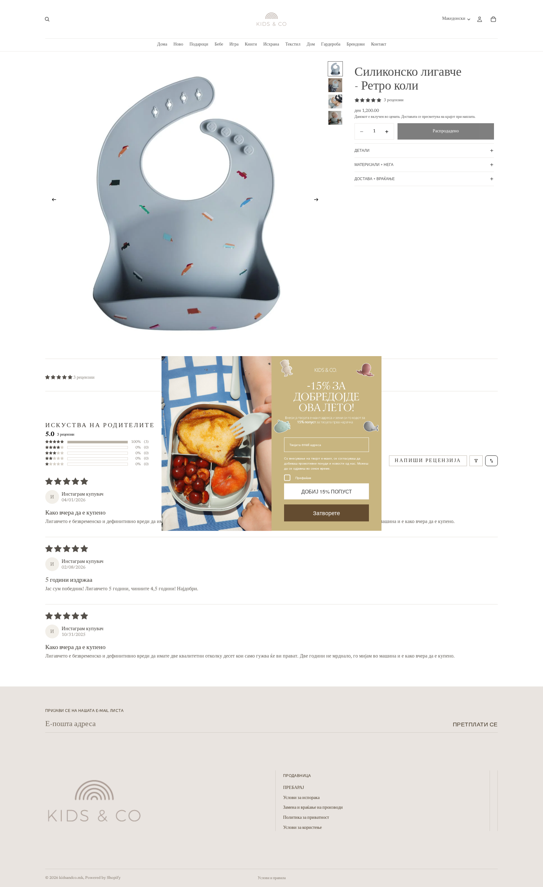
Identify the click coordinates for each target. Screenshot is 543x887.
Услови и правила (272, 878)
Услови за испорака (301, 798)
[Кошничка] (493, 19)
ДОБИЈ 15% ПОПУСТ (326, 491)
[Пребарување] (47, 19)
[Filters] (476, 460)
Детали (362, 150)
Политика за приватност (306, 818)
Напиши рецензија (428, 460)
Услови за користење (302, 828)
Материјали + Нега (373, 164)
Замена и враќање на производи (313, 808)
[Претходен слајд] (52, 201)
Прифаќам (303, 478)
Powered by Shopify (103, 878)
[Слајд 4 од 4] (335, 118)
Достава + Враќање (374, 178)
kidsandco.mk (71, 878)
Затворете (326, 513)
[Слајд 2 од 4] (335, 85)
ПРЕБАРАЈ (293, 788)
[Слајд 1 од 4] (335, 69)
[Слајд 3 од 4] (335, 101)
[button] (59, 378)
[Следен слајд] (318, 201)
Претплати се (475, 724)
